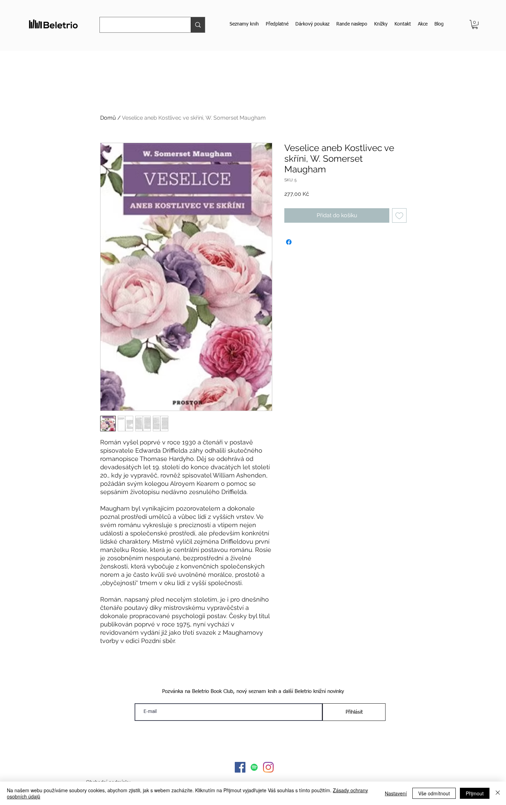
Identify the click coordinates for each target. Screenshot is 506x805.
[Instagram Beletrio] (268, 767)
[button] (475, 24)
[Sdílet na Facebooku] (289, 242)
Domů (108, 117)
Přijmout (475, 793)
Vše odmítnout (434, 793)
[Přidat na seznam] (399, 215)
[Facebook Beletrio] (240, 767)
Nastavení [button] (396, 793)
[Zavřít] (498, 793)
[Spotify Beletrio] (254, 767)
